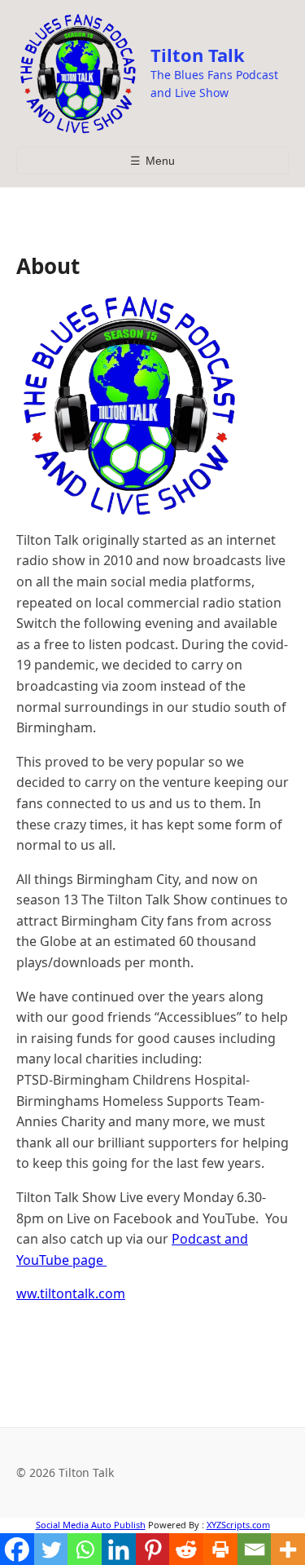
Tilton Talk (197, 54)
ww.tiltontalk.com (70, 1293)
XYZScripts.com (238, 1525)
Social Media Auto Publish (91, 1525)
